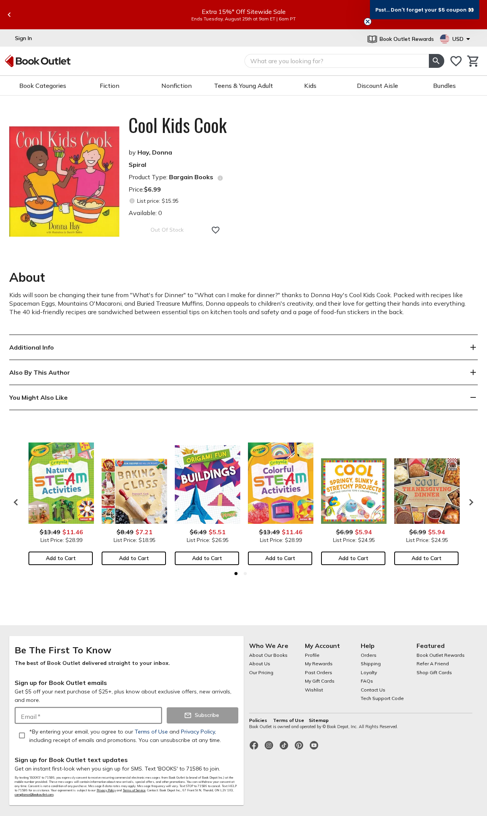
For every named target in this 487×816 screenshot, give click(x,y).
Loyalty (369, 672)
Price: (145, 189)
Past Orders (318, 672)
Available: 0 (145, 213)
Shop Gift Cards (434, 672)
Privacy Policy (106, 790)
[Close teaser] (368, 21)
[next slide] (469, 502)
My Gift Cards (320, 681)
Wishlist (314, 690)
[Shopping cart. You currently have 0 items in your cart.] (473, 61)
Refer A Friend (433, 663)
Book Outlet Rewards (441, 655)
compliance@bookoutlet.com (34, 794)
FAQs (367, 681)
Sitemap (319, 720)
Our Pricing (261, 672)
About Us (259, 663)
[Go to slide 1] (236, 573)
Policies (258, 720)
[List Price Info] (132, 201)
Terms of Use (288, 720)
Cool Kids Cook (178, 125)
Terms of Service (134, 790)
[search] (436, 61)
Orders (369, 655)
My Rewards (319, 663)
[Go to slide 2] (245, 573)
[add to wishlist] (215, 230)
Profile (312, 655)
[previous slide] (9, 14)
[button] (424, 9)
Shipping (371, 663)
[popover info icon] (220, 178)
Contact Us (373, 690)
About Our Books (268, 655)
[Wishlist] (456, 61)
